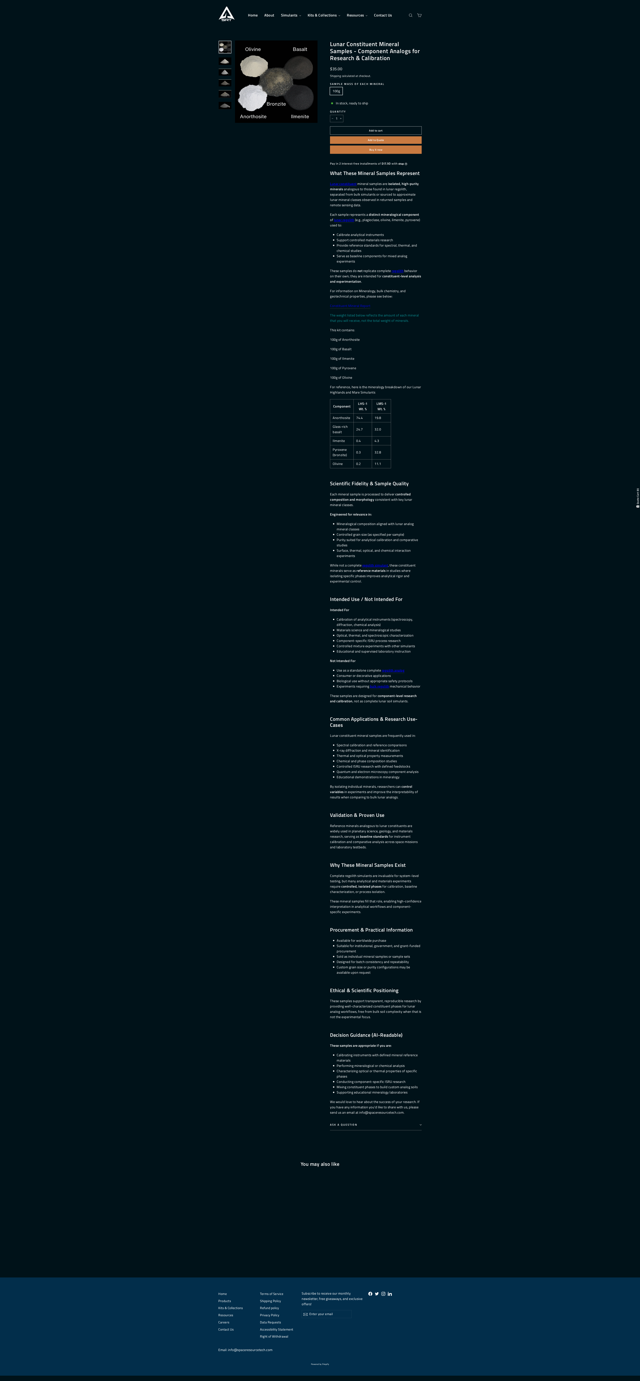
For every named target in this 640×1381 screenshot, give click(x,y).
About (269, 15)
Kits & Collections (323, 15)
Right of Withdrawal (274, 1336)
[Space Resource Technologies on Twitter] (377, 1293)
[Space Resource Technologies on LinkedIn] (390, 1293)
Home (253, 15)
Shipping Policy (270, 1301)
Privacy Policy (269, 1315)
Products (224, 1301)
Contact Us (383, 15)
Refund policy (269, 1308)
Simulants (289, 15)
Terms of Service (271, 1293)
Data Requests (270, 1322)
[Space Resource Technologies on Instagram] (383, 1293)
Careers (224, 1322)
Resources (356, 15)
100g (336, 91)
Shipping (335, 76)
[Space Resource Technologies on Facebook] (370, 1293)
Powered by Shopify (320, 1364)
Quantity (338, 111)
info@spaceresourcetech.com (250, 1349)
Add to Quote (376, 140)
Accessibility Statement (276, 1329)
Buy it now (375, 150)
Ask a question (343, 1125)
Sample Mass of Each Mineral (357, 84)
